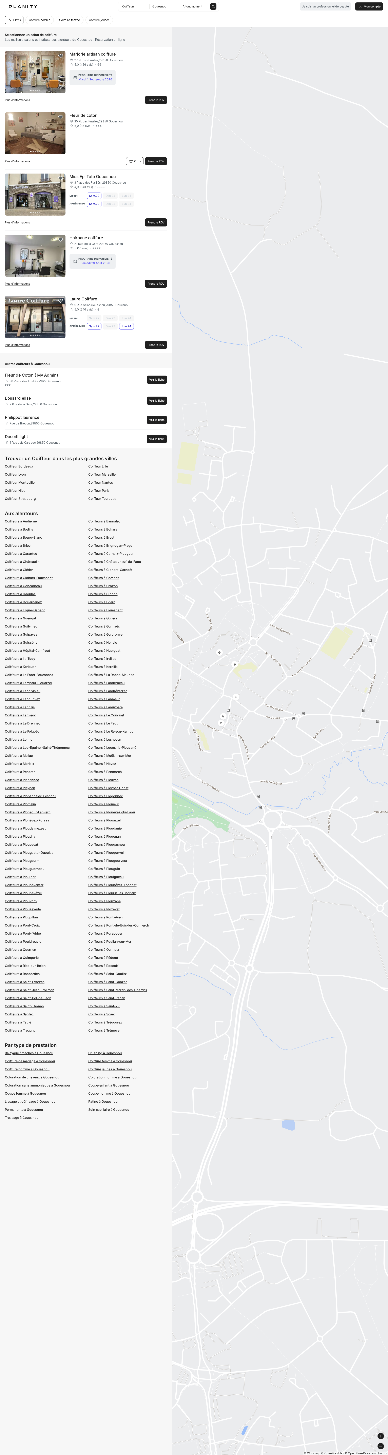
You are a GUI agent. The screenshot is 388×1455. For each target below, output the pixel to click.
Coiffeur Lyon (15, 474)
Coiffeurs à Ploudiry (20, 836)
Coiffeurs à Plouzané (104, 901)
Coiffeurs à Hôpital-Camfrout (27, 651)
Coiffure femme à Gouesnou (110, 1061)
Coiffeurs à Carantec (21, 554)
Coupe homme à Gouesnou (109, 1093)
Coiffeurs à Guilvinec (21, 626)
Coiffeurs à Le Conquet (106, 715)
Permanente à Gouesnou (24, 1110)
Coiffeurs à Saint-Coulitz (107, 974)
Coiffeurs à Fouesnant (105, 610)
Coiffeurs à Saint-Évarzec (24, 982)
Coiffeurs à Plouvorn (21, 901)
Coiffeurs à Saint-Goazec (107, 982)
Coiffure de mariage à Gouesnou (30, 1061)
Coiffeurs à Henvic (102, 642)
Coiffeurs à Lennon (20, 739)
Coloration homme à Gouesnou (112, 1077)
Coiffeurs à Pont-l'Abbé (23, 933)
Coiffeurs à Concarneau (23, 586)
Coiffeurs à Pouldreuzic (23, 941)
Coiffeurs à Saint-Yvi (104, 1006)
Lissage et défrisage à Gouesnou (30, 1101)
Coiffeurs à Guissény (21, 642)
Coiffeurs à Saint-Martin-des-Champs (117, 990)
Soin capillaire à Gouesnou (108, 1110)
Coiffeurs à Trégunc (20, 1030)
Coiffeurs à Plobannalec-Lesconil (30, 796)
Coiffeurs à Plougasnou (106, 844)
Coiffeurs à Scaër (101, 1014)
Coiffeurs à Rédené (103, 958)
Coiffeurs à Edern (101, 602)
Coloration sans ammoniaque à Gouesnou (37, 1085)
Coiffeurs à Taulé (18, 1022)
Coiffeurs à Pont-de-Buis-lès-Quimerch (118, 925)
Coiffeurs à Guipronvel (105, 634)
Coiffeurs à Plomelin (20, 804)
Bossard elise (18, 398)
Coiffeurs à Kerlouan (21, 667)
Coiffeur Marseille (102, 474)
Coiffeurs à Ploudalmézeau (25, 828)
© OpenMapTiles (332, 1453)
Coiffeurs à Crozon (103, 586)
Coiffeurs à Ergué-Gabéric (25, 610)
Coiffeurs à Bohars (102, 529)
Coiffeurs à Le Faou (103, 723)
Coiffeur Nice (15, 491)
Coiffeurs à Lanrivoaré (105, 707)
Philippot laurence (22, 417)
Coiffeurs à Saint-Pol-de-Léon (28, 998)
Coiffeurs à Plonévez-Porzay (27, 820)
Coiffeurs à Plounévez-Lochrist (112, 885)
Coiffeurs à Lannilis (20, 707)
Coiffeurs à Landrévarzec (107, 691)
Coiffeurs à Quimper (103, 950)
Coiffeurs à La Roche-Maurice (111, 675)
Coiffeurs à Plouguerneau (24, 869)
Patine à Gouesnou (103, 1101)
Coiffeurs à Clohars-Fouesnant (29, 578)
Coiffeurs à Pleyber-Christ (108, 788)
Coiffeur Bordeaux (19, 466)
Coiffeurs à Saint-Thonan (24, 1006)
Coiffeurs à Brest (101, 537)
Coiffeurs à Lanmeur (104, 699)
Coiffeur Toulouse (102, 499)
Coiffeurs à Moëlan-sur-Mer (109, 756)
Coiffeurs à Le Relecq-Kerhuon (112, 731)
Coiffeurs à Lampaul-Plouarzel (28, 683)
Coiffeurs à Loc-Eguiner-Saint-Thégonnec (37, 747)
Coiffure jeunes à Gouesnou (110, 1069)
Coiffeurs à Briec (18, 545)
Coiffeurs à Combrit (103, 578)
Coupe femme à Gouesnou (25, 1093)
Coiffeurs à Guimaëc (104, 626)
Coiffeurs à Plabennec (22, 780)
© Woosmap (312, 1453)
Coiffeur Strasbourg (20, 499)
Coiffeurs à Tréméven (104, 1030)
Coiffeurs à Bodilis (19, 529)
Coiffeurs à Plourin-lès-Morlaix (112, 893)
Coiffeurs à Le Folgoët (22, 731)
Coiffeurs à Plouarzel (104, 820)
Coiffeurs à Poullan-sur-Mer (109, 941)
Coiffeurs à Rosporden (22, 974)
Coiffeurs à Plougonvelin (107, 853)
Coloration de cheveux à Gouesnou (32, 1077)
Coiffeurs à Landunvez (22, 699)
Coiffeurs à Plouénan (104, 836)
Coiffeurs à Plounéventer (24, 885)
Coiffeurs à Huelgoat (104, 651)
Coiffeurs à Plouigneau (106, 877)
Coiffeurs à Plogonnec (105, 796)
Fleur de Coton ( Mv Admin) (31, 375)
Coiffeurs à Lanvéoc (20, 715)
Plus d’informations (17, 100)
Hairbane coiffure (86, 237)
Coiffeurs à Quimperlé (22, 958)
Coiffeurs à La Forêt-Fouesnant (29, 675)
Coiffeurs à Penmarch (105, 772)
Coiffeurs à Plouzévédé (23, 909)
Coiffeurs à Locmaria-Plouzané (112, 747)
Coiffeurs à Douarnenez (23, 602)
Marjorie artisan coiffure (93, 54)
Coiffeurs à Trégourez (105, 1022)
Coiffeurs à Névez (102, 764)
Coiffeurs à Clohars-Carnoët (110, 570)
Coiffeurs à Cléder (19, 570)
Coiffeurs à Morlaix (19, 764)
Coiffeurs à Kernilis (103, 667)
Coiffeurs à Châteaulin (22, 562)
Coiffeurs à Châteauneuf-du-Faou (114, 562)
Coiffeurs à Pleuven (103, 780)
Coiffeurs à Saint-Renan (106, 998)
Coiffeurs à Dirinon (103, 594)
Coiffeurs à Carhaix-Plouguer (111, 554)
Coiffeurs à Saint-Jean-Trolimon (29, 990)
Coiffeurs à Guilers (102, 618)
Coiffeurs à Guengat (20, 618)
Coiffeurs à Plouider (20, 877)
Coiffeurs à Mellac (19, 756)
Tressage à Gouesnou (22, 1118)
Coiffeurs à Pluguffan (21, 917)
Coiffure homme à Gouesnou (27, 1069)
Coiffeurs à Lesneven (104, 739)
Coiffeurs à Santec (19, 1014)
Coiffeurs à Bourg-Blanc (23, 537)
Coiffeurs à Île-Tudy (20, 659)
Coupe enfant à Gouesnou (108, 1085)
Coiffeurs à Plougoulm (22, 861)
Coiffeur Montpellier (20, 482)
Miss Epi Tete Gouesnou (93, 176)
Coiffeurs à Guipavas (21, 634)
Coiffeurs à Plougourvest (107, 861)
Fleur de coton (83, 115)
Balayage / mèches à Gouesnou (29, 1053)
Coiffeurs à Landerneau (106, 683)
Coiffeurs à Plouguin (104, 869)
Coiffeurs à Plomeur (103, 804)
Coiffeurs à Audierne (21, 521)
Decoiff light (16, 436)
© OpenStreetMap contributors (366, 1453)
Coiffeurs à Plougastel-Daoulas (29, 853)
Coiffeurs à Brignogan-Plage (110, 545)
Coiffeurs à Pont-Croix (22, 925)
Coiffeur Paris (99, 491)
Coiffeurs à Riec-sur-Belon (25, 966)
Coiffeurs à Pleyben (20, 788)
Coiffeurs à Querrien (20, 950)
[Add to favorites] (60, 56)
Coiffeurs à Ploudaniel (105, 828)
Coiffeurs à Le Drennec (22, 723)
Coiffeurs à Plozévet (104, 909)
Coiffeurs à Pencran (20, 772)
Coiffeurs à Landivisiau (22, 691)
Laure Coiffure (83, 299)
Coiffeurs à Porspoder (105, 933)
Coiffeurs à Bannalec (104, 521)
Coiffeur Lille (98, 466)
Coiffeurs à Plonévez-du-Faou (111, 812)
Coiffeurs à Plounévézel (23, 893)
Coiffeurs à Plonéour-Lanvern (28, 812)
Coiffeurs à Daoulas (20, 594)
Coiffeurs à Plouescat (21, 844)
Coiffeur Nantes (100, 482)
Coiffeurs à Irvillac (102, 659)
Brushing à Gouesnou (105, 1053)
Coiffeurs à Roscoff (103, 966)
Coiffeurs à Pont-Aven (105, 917)
